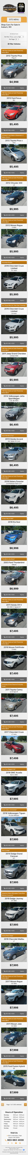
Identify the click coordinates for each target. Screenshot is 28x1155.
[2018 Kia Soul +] (14, 535)
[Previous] (2, 1104)
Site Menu (14, 19)
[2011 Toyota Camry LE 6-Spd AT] (14, 703)
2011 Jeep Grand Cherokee (14, 355)
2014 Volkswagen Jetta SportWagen (14, 398)
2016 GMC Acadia (14, 773)
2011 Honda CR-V (14, 606)
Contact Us (14, 1147)
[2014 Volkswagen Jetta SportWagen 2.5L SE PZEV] (14, 411)
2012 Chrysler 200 (14, 184)
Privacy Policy (20, 1147)
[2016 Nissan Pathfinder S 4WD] (14, 660)
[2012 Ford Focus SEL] (14, 111)
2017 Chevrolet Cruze (14, 733)
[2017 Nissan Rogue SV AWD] (14, 994)
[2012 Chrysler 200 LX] (14, 196)
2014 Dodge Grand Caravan (14, 856)
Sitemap (11, 1149)
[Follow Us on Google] (20, 1143)
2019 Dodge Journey (14, 899)
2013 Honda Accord (14, 440)
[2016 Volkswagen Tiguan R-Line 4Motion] (14, 826)
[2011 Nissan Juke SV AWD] (14, 1037)
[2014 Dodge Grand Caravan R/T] (14, 869)
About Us (10, 1147)
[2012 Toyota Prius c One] (14, 153)
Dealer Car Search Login (13, 1148)
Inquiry (22, 88)
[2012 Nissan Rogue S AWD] (14, 238)
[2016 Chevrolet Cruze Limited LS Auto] (14, 324)
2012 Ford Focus (14, 99)
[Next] (25, 1104)
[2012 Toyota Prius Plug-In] (14, 69)
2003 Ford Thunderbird (14, 563)
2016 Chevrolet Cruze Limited (14, 268)
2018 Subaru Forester (14, 482)
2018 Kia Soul (14, 523)
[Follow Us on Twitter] (12, 1143)
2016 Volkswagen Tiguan (14, 814)
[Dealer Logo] (10, 8)
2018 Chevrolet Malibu (14, 940)
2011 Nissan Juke (14, 1025)
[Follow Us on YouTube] (16, 1143)
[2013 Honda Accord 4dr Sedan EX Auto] (14, 452)
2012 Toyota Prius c (14, 141)
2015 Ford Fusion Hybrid (14, 1067)
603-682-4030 (9, 88)
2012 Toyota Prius (14, 57)
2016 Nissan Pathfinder (14, 648)
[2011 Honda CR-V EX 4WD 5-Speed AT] (14, 618)
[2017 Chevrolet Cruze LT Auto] (14, 745)
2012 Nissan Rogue (14, 226)
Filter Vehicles (14, 44)
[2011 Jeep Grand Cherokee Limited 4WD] (14, 367)
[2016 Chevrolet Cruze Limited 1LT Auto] (14, 281)
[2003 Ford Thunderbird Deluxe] (14, 575)
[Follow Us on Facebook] (8, 1143)
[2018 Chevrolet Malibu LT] (14, 952)
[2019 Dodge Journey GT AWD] (14, 912)
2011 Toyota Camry (14, 691)
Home (6, 1147)
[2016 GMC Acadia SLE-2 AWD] (14, 786)
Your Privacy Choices (18, 1149)
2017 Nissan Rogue (14, 982)
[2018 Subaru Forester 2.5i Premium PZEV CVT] (14, 494)
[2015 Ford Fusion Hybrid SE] (14, 1079)
